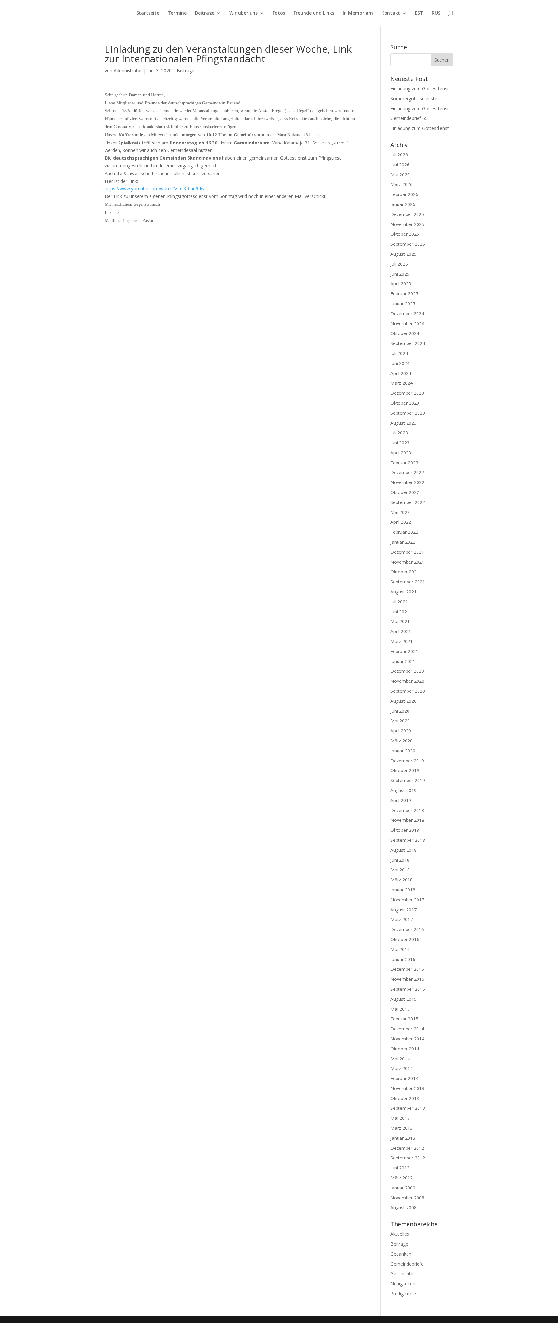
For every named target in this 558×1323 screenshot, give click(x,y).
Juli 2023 (399, 433)
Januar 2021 (402, 661)
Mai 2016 (400, 949)
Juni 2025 (399, 274)
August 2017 (403, 910)
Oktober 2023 (404, 403)
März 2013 (401, 1128)
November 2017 (407, 900)
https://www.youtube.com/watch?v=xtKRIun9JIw (154, 188)
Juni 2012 (399, 1168)
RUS (436, 13)
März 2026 (401, 184)
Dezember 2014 (407, 1029)
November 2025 (407, 224)
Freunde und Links (314, 13)
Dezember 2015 (407, 969)
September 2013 (407, 1108)
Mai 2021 (400, 621)
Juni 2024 (399, 363)
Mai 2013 (400, 1118)
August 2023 (403, 423)
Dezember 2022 (407, 472)
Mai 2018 (400, 870)
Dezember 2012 (407, 1148)
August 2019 (403, 790)
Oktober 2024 (404, 333)
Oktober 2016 (404, 939)
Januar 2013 (402, 1138)
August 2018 (403, 850)
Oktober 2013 (404, 1098)
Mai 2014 (400, 1059)
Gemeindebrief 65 (409, 118)
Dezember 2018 (407, 810)
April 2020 (400, 731)
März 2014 (401, 1068)
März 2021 (401, 641)
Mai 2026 (400, 175)
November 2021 (407, 562)
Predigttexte (403, 1293)
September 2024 (407, 343)
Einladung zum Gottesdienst (419, 88)
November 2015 (407, 979)
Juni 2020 (399, 711)
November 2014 (407, 1039)
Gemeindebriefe (407, 1264)
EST (419, 13)
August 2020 (403, 701)
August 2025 (403, 254)
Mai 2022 (400, 512)
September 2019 (407, 780)
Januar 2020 (402, 751)
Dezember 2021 (407, 552)
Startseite (147, 13)
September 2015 (407, 989)
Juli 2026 (399, 155)
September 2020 (407, 691)
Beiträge (204, 13)
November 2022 (407, 482)
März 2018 (401, 880)
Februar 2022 (404, 532)
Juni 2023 (399, 443)
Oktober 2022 (404, 492)
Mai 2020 (400, 721)
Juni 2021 (399, 612)
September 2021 (407, 582)
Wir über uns (243, 13)
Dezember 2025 (407, 214)
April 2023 (400, 453)
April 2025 (400, 284)
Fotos (279, 13)
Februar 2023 (404, 463)
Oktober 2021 (404, 572)
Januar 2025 (402, 304)
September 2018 (407, 840)
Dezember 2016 (407, 929)
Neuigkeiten (402, 1283)
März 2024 (401, 383)
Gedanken (400, 1254)
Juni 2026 (399, 165)
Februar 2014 (404, 1078)
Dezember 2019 (407, 761)
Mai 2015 (400, 1009)
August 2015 (403, 999)
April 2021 (400, 631)
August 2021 (403, 592)
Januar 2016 (402, 959)
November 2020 (407, 681)
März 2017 (401, 919)
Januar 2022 (402, 542)
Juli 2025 (399, 264)
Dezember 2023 (407, 393)
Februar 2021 (404, 651)
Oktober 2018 (404, 830)
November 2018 (407, 820)
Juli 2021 (399, 602)
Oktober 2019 (404, 770)
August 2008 (403, 1207)
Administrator (128, 70)
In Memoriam (358, 13)
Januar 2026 (402, 204)
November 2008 (407, 1198)
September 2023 (407, 413)
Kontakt (390, 13)
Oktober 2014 (404, 1049)
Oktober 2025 (404, 234)
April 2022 (400, 522)
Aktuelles (399, 1234)
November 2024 (407, 324)
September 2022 (407, 502)
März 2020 (401, 741)
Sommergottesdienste (413, 98)
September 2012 (407, 1158)
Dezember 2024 (407, 314)
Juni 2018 (399, 860)
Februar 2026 (404, 194)
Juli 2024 (399, 353)
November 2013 (407, 1088)
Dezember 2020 (407, 671)
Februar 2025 (404, 294)
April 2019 (400, 800)
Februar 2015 (404, 1019)
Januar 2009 (402, 1188)
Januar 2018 (402, 890)
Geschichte (401, 1273)
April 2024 (400, 373)
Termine (177, 13)
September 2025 (407, 244)
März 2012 (401, 1178)
